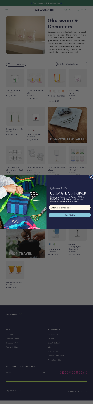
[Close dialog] (91, 177)
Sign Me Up (70, 215)
